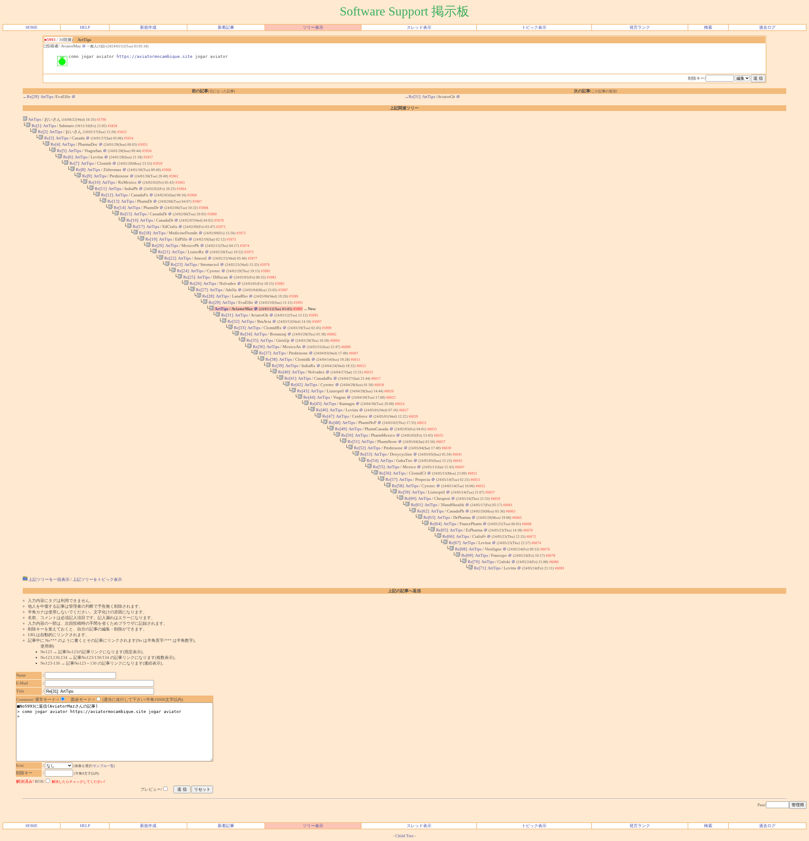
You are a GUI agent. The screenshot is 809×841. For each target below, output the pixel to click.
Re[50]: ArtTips (354, 435)
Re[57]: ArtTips (398, 479)
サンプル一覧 (103, 766)
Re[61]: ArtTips (423, 504)
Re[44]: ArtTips (316, 397)
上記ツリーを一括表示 (48, 579)
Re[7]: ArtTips (81, 163)
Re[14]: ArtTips (126, 207)
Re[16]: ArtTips (139, 220)
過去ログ (767, 27)
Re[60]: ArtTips (417, 498)
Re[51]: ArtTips (360, 441)
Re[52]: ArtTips (366, 447)
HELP (85, 27)
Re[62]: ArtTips (430, 511)
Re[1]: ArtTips (43, 125)
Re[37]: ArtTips (272, 353)
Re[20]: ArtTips (164, 245)
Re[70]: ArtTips (480, 561)
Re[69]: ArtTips (474, 555)
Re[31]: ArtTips (234, 315)
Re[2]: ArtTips (49, 131)
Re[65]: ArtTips (449, 530)
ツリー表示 (313, 27)
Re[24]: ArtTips (190, 270)
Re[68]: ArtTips (468, 549)
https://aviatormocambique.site (154, 56)
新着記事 (226, 27)
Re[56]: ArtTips (392, 473)
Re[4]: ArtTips (62, 144)
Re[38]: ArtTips (278, 359)
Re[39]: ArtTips (284, 365)
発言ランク (640, 27)
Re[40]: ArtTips (291, 372)
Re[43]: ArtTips (310, 391)
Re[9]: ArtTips (93, 176)
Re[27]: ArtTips (208, 289)
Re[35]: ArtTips (259, 340)
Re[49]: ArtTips (348, 429)
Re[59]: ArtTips (411, 492)
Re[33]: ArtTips (246, 327)
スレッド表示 (419, 27)
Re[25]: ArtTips (196, 277)
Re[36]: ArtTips (265, 346)
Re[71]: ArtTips (487, 568)
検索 (708, 27)
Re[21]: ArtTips (171, 251)
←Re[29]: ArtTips (38, 96)
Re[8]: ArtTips (87, 169)
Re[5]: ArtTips (68, 150)
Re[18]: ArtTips (152, 232)
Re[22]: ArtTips (177, 258)
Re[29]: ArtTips (221, 302)
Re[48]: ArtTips (341, 422)
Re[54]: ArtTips (379, 460)
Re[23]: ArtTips (183, 264)
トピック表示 (534, 27)
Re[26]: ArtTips (202, 283)
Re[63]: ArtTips (436, 517)
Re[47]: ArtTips (335, 416)
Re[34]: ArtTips (253, 334)
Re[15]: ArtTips (133, 214)
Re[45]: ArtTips (322, 403)
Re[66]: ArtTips (455, 536)
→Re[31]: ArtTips (419, 96)
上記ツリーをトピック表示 (97, 579)
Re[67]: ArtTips (461, 542)
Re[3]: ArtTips (56, 138)
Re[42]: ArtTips (303, 384)
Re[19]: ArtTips (158, 239)
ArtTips (34, 119)
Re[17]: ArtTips (145, 226)
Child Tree (404, 835)
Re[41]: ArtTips (297, 378)
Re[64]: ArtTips (442, 523)
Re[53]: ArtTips (373, 454)
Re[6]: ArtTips (75, 157)
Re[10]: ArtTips (101, 182)
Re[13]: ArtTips (120, 201)
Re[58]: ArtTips (404, 485)
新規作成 (148, 27)
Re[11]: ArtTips (107, 188)
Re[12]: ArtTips (114, 195)
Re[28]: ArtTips (215, 296)
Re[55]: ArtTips (385, 466)
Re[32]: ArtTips (240, 321)
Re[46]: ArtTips (329, 410)
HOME (32, 27)
